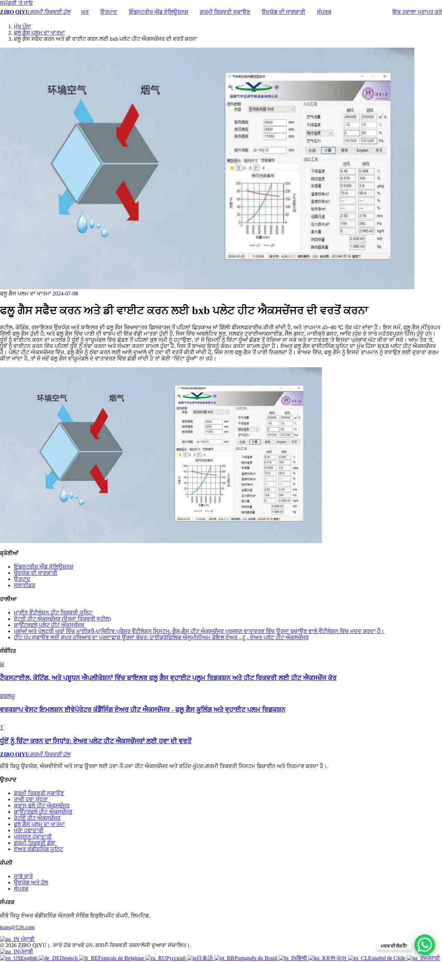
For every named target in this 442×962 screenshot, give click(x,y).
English (30, 958)
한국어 (339, 958)
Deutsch (69, 958)
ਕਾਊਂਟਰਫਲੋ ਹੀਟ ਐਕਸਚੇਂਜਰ (43, 812)
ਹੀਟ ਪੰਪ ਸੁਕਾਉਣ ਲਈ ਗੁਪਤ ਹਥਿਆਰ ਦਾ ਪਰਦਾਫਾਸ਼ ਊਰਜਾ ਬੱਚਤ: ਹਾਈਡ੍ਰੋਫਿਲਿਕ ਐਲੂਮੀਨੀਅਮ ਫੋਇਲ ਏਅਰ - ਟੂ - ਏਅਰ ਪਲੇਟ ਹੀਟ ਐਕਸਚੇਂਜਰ (161, 637)
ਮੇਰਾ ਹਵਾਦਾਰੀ (29, 830)
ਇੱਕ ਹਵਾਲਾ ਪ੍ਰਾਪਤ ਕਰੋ (417, 12)
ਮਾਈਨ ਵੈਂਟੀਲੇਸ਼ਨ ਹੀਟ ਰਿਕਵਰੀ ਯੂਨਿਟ (53, 612)
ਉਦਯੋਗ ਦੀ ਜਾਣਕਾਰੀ (283, 12)
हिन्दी (302, 958)
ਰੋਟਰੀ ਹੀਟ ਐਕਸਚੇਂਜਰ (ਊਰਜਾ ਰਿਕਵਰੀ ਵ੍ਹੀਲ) (62, 619)
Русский (176, 958)
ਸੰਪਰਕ (324, 12)
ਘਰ (85, 12)
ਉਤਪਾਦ (108, 12)
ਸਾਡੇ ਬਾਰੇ (23, 876)
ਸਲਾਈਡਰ (24, 585)
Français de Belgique (121, 958)
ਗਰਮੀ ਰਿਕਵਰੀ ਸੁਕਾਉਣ (225, 12)
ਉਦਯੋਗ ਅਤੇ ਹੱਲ (31, 882)
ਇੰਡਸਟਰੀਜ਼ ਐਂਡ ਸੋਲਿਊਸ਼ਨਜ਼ (158, 12)
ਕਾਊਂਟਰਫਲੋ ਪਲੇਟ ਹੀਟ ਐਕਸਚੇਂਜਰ (49, 625)
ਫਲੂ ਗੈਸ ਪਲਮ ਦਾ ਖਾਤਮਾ (39, 33)
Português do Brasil (256, 958)
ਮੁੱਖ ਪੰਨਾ (22, 26)
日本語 (205, 958)
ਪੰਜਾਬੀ (27, 939)
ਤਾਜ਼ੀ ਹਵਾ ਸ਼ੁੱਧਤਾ (31, 799)
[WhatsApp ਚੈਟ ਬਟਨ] (424, 944)
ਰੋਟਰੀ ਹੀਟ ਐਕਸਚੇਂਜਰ (37, 818)
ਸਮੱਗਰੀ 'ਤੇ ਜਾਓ (16, 3)
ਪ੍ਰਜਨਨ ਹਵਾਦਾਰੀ (33, 836)
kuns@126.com (17, 927)
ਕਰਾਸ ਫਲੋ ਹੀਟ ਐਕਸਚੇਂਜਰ (42, 805)
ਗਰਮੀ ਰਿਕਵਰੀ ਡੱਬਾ (35, 843)
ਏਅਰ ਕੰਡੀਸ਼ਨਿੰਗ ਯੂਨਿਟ (38, 849)
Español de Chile (387, 958)
